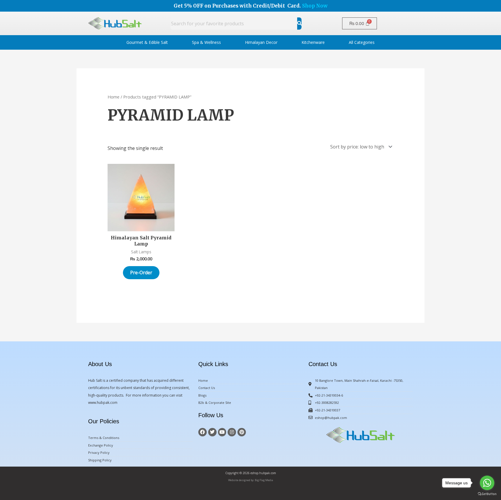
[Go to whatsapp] (487, 483)
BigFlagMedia (411, 492)
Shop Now (315, 6)
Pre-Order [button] (141, 272)
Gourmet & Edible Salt (147, 42)
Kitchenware (313, 42)
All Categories (362, 42)
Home (113, 97)
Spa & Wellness (206, 42)
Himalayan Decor (261, 42)
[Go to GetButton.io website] (487, 494)
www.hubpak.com (102, 402)
